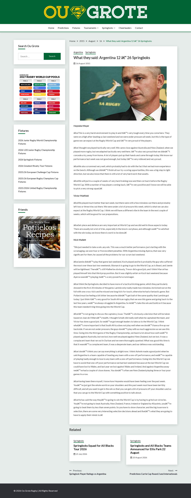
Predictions (63, 28)
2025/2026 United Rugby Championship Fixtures (37, 190)
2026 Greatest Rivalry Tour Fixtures (35, 165)
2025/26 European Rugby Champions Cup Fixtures (38, 180)
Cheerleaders (125, 28)
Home (51, 28)
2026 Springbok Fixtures (30, 159)
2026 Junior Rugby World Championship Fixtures (37, 142)
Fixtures (76, 28)
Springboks (107, 28)
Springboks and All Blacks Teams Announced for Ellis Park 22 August (150, 449)
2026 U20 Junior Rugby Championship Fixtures (36, 152)
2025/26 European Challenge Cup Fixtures (38, 172)
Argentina (78, 52)
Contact (139, 28)
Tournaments (90, 28)
